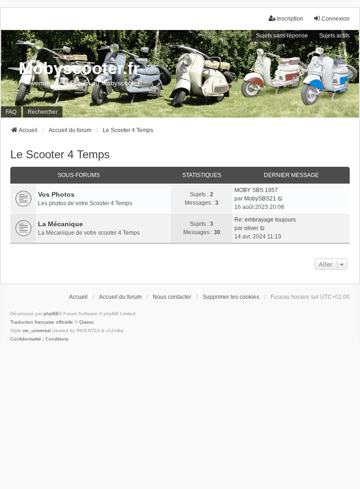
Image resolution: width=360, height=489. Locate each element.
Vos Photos (56, 194)
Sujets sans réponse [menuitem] (282, 35)
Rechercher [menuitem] (43, 112)
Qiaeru (86, 322)
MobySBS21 (260, 198)
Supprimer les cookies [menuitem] (230, 297)
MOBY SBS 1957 (256, 190)
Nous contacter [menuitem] (172, 297)
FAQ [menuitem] (11, 112)
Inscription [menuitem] (290, 18)
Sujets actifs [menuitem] (334, 35)
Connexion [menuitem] (336, 18)
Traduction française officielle (41, 322)
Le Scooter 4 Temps (60, 154)
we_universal (36, 330)
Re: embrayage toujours (265, 219)
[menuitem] (25, 339)
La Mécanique (60, 224)
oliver (251, 228)
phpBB (51, 313)
